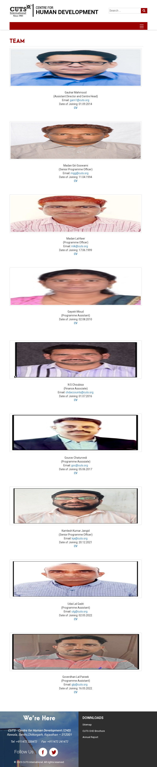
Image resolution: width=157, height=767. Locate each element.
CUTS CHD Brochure (94, 731)
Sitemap (87, 724)
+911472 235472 (26, 741)
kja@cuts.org (79, 538)
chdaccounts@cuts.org (79, 392)
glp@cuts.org (79, 684)
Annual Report (90, 737)
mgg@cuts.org (79, 173)
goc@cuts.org (79, 465)
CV (75, 107)
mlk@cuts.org (79, 246)
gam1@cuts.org (79, 100)
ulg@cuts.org (79, 611)
